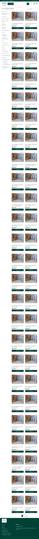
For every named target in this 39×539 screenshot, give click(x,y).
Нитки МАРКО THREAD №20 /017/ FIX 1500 (17, 105)
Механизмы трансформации (4, 35)
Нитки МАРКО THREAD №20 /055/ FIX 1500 (30, 24)
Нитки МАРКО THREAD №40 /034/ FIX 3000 (30, 488)
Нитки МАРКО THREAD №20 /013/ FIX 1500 (17, 145)
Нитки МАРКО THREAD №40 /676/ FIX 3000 (17, 306)
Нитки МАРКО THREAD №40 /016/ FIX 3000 (17, 286)
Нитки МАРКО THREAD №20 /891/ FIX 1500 (17, 226)
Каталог (3, 0)
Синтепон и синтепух (5, 45)
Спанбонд (3, 49)
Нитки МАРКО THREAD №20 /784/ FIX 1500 (17, 427)
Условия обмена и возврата (6, 534)
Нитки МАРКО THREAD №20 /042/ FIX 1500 (30, 84)
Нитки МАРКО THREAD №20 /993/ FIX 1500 (30, 246)
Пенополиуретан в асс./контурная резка (6, 67)
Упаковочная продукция (6, 55)
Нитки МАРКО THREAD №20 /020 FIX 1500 (17, 165)
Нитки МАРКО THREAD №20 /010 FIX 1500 (30, 145)
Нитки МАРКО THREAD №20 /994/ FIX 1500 (30, 205)
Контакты (7, 0)
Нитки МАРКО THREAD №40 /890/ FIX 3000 (30, 185)
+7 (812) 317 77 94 (34, 0)
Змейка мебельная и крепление (5, 14)
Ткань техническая (5, 53)
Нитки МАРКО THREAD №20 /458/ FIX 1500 (30, 226)
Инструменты (4, 16)
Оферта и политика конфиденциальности (5, 531)
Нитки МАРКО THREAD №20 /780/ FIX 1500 (30, 447)
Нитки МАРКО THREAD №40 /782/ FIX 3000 (17, 387)
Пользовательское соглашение (7, 533)
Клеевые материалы (5, 18)
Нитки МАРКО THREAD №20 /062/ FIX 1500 (17, 64)
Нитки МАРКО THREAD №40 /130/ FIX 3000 (17, 488)
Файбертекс (4, 57)
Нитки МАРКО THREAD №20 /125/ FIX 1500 (30, 326)
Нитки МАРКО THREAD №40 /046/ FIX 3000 (17, 185)
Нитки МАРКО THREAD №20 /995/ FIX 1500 (17, 407)
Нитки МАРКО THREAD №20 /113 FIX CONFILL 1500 (30, 165)
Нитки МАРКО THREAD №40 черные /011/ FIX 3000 (17, 205)
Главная (3, 7)
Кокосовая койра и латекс (5, 21)
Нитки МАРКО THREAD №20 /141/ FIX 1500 (17, 266)
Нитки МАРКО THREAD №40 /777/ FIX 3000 (30, 367)
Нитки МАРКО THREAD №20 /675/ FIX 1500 (17, 447)
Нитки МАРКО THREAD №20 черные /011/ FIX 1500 (17, 467)
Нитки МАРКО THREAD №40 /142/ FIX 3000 (30, 508)
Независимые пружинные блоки (5, 38)
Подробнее (18, 28)
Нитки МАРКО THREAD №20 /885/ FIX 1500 (30, 347)
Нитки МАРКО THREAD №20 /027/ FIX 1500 (30, 44)
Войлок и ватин (4, 11)
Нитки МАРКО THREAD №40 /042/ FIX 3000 (30, 306)
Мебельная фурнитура (4, 28)
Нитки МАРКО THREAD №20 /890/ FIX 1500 (30, 407)
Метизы (3, 32)
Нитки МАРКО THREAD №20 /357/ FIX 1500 (17, 347)
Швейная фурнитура (9, 7)
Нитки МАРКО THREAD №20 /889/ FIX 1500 (30, 266)
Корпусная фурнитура (4, 25)
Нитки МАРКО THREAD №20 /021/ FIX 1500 (30, 64)
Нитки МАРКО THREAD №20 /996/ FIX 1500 (30, 427)
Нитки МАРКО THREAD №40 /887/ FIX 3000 (30, 387)
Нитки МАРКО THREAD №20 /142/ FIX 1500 (17, 508)
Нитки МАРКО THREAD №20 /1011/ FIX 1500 (17, 84)
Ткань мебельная (5, 51)
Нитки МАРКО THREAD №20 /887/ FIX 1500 (17, 246)
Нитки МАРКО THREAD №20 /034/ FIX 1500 (17, 125)
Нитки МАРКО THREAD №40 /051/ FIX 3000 (30, 286)
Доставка (11, 0)
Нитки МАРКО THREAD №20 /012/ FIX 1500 (17, 44)
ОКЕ (2, 40)
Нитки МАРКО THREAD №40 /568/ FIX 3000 (17, 367)
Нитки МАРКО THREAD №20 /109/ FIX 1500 (30, 105)
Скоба (3, 47)
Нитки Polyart (5, 61)
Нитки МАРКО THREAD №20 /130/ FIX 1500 (30, 467)
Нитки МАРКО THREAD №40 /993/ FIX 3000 (17, 326)
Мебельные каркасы (5, 30)
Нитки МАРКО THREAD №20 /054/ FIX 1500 (17, 24)
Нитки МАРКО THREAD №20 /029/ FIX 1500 (30, 125)
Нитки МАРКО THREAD (7, 64)
